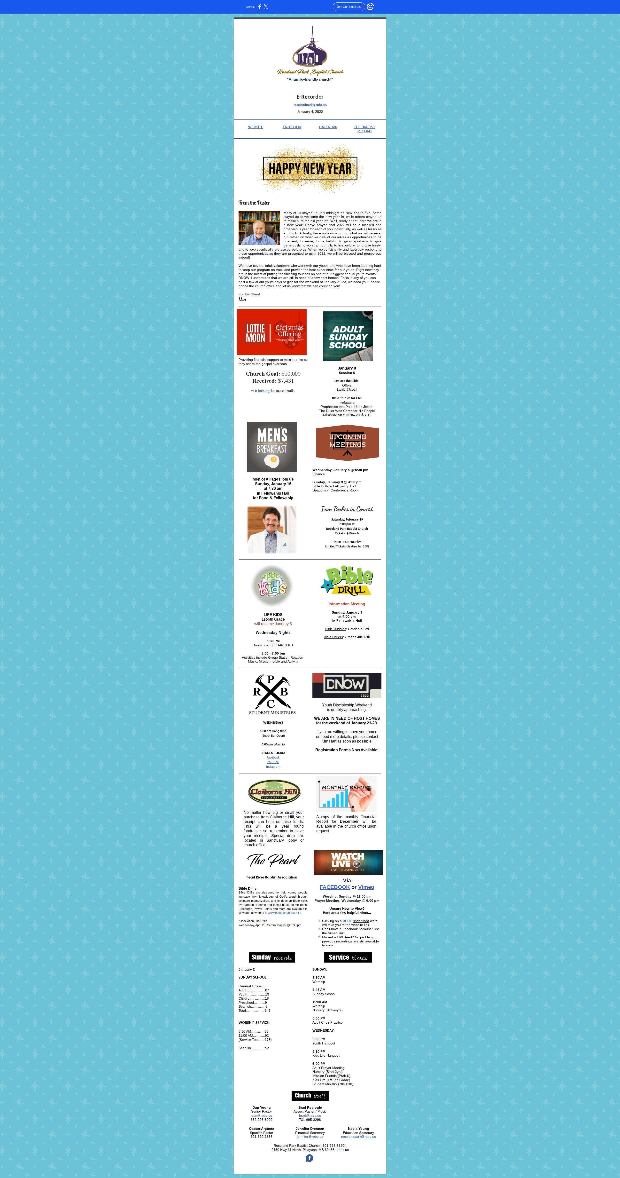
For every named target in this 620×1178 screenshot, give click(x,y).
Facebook (273, 757)
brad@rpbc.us (310, 1115)
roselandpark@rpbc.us (310, 105)
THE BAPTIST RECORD (364, 129)
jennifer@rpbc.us (310, 1136)
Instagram (273, 767)
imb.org (263, 390)
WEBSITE (255, 127)
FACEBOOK (292, 127)
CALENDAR (328, 127)
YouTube (273, 762)
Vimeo (366, 887)
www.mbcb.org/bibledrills (284, 913)
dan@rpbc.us (261, 1115)
